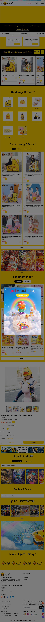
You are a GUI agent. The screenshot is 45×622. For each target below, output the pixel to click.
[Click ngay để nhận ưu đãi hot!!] (22, 311)
